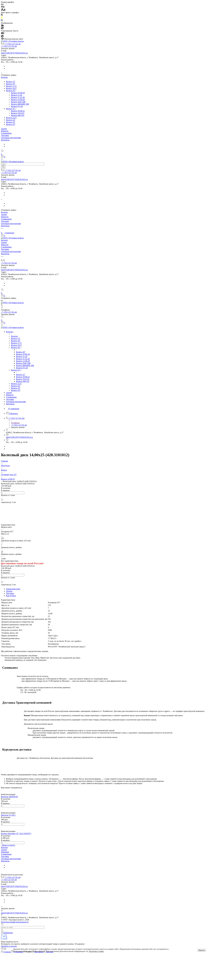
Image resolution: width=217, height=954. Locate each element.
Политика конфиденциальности (15, 922)
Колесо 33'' (10, 124)
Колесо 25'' (10, 122)
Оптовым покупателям (11, 138)
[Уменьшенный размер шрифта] (2, 4)
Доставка (5, 135)
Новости (4, 131)
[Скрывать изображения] (2, 28)
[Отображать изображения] (2, 25)
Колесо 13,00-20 (18, 100)
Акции (4, 129)
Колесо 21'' (11, 109)
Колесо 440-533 (17, 115)
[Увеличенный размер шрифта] (3, 10)
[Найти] (3, 167)
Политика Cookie (96, 951)
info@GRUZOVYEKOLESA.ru (14, 53)
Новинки (5, 852)
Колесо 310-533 (17, 113)
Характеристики (13, 589)
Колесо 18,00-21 (18, 111)
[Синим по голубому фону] (2, 21)
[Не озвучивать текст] (2, 37)
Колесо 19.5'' (11, 88)
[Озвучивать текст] (2, 34)
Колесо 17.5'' (11, 86)
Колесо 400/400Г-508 (20, 104)
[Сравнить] (2, 497)
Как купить (11, 596)
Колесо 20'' (11, 90)
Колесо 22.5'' (11, 118)
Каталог (4, 77)
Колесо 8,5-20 (17, 106)
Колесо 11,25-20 (18, 97)
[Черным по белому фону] (2, 15)
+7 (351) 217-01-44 (12, 44)
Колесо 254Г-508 (18, 102)
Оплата (9, 591)
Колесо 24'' (10, 120)
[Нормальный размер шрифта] (2, 7)
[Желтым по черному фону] (2, 18)
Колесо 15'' (10, 81)
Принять (202, 950)
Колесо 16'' (10, 84)
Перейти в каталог (9, 946)
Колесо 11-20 (16, 95)
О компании (6, 133)
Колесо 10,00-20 (18, 93)
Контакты (5, 140)
